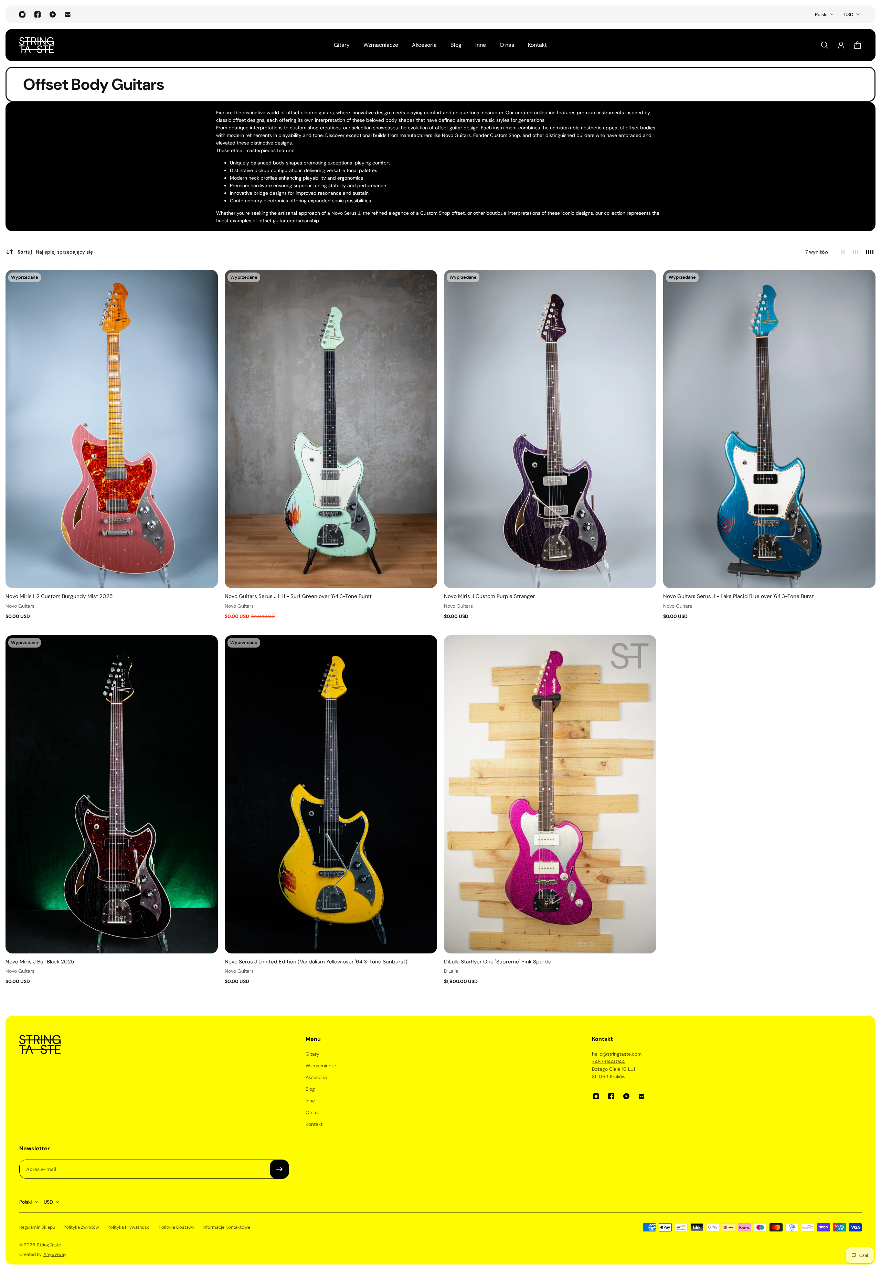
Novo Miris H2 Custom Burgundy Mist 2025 (59, 596)
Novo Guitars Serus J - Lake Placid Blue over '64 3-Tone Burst (738, 596)
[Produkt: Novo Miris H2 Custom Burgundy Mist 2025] (112, 429)
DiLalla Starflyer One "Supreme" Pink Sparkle (497, 961)
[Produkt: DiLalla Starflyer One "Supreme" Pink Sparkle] (550, 794)
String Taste (49, 1245)
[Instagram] (22, 14)
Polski (821, 14)
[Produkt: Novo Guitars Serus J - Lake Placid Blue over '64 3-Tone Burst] (769, 429)
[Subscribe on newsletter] (279, 1169)
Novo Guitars (20, 606)
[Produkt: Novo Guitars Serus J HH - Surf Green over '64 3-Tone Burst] (331, 429)
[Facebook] (37, 14)
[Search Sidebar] (824, 45)
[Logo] (36, 45)
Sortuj (55, 252)
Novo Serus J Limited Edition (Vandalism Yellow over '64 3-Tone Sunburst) (316, 961)
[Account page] (841, 45)
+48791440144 (608, 1061)
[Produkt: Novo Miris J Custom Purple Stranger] (550, 429)
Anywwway (54, 1254)
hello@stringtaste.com (616, 1054)
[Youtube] (52, 14)
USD (848, 14)
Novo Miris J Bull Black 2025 (40, 961)
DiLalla (451, 971)
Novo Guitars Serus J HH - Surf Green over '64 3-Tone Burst (298, 596)
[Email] (67, 14)
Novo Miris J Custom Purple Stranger (489, 596)
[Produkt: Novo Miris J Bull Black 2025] (112, 794)
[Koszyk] (857, 45)
